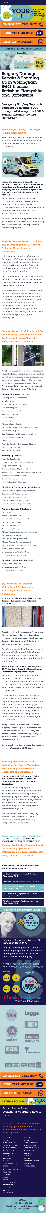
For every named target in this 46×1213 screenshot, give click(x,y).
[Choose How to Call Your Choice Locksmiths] (23, 24)
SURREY (5, 1177)
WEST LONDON (8, 1192)
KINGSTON (28, 1137)
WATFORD (6, 1190)
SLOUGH (27, 1158)
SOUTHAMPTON (29, 1166)
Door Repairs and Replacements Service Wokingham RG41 (23, 895)
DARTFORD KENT (9, 1150)
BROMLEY (6, 1140)
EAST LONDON (8, 1153)
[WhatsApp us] (41, 1201)
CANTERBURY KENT (9, 1143)
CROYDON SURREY (9, 1148)
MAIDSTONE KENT (30, 1143)
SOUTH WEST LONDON (10, 1169)
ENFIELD (6, 1155)
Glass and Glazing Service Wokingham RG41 (23, 881)
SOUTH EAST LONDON (31, 1161)
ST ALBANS (6, 1174)
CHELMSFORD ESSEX (10, 1145)
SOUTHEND (28, 1163)
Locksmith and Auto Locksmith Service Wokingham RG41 (23, 875)
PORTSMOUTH (29, 1150)
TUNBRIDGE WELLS (9, 1182)
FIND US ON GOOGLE (23, 1203)
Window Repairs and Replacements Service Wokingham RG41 (23, 902)
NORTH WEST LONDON (32, 1148)
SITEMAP (23, 1200)
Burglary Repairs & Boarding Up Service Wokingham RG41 (23, 888)
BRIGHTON (6, 1137)
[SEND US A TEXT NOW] (23, 33)
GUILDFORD (7, 1158)
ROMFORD (27, 1155)
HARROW (6, 1161)
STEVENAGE (7, 1172)
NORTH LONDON (30, 1145)
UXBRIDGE (6, 1187)
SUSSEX (5, 1180)
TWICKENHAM (8, 1185)
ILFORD (5, 1166)
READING (27, 1153)
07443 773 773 (20, 839)
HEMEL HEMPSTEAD (10, 1163)
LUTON (26, 1140)
